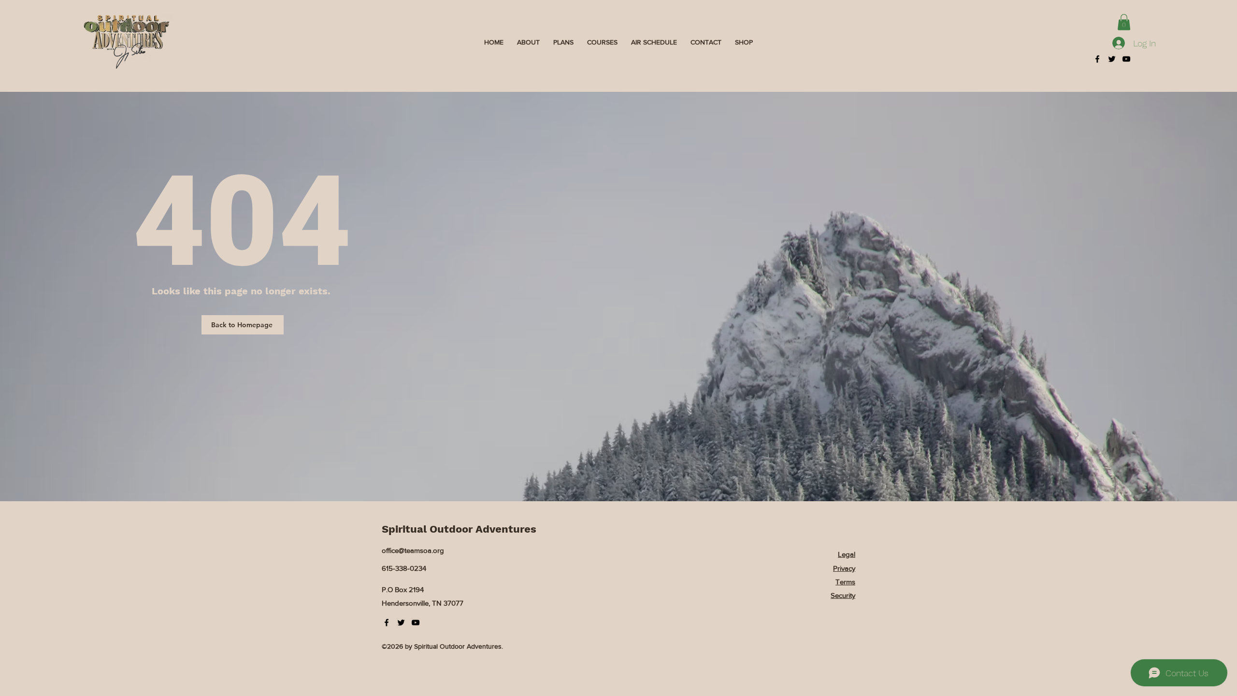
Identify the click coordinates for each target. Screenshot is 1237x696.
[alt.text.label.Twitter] (1112, 59)
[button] (1124, 22)
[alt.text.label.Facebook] (1097, 59)
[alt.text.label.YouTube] (1126, 59)
